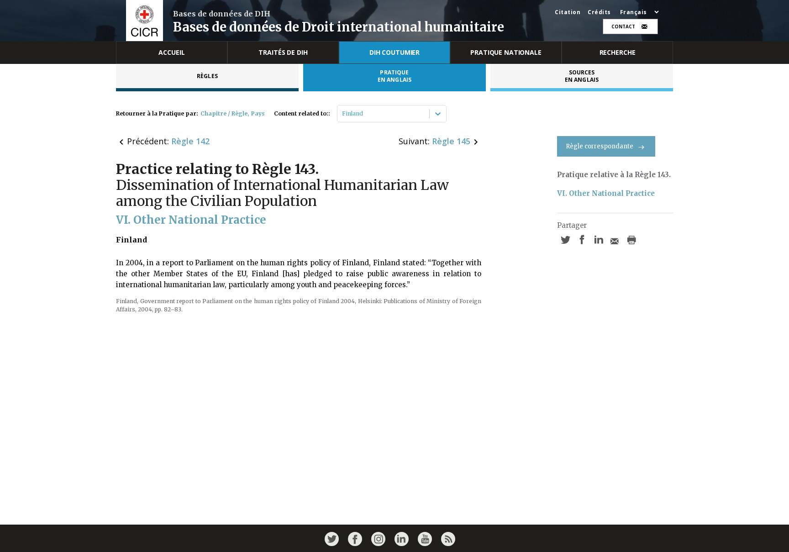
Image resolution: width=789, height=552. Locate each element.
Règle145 (451, 141)
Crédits (599, 12)
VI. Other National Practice (606, 193)
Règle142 (190, 141)
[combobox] (342, 114)
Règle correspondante (599, 146)
